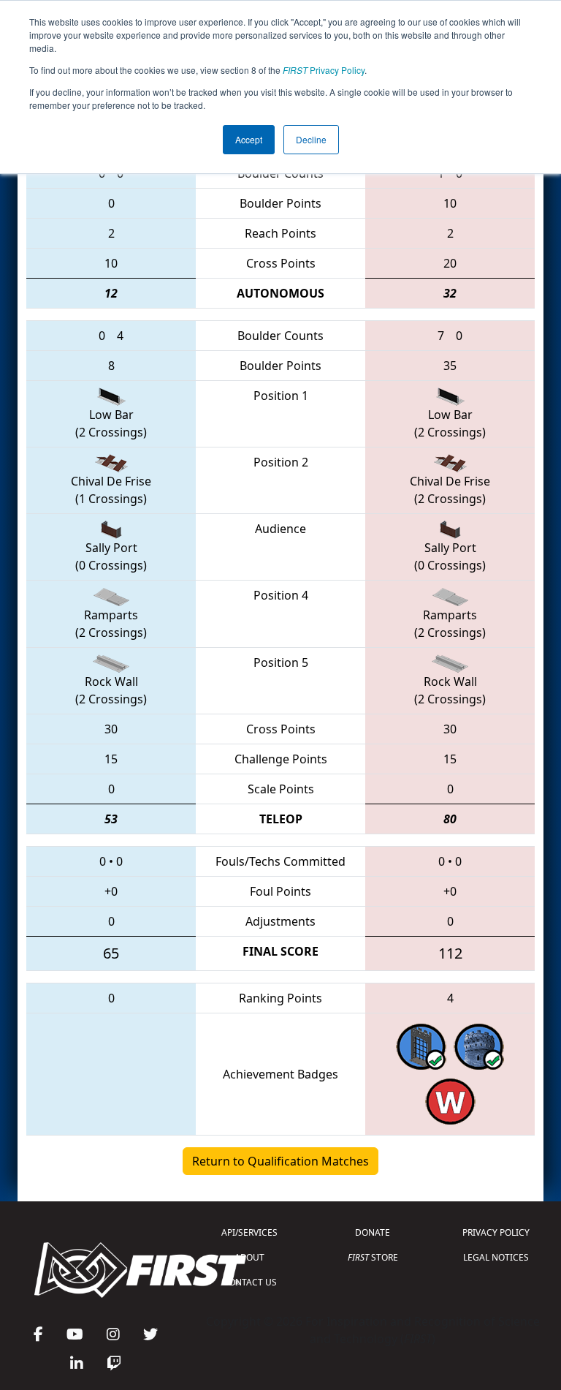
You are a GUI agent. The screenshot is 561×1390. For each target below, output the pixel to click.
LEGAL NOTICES (496, 1257)
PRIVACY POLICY (496, 1232)
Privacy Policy (324, 70)
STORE (373, 1257)
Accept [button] (248, 139)
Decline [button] (311, 139)
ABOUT (249, 1257)
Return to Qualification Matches (280, 1161)
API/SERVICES (249, 1232)
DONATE (372, 1232)
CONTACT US (250, 1282)
